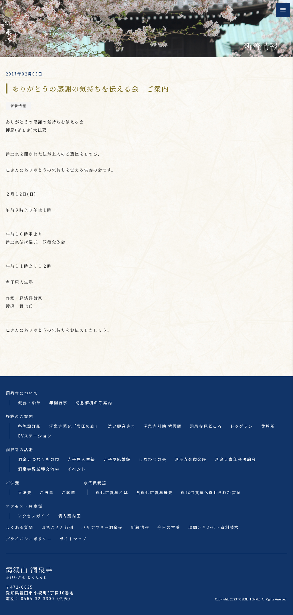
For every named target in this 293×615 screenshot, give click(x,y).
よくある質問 (19, 527)
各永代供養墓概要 (154, 492)
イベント (77, 469)
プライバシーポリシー (29, 539)
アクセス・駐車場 (24, 506)
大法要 (25, 492)
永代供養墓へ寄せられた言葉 (211, 492)
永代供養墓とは (112, 492)
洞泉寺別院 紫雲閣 (162, 426)
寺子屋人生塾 (81, 459)
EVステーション (35, 436)
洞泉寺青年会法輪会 (235, 459)
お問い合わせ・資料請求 (213, 527)
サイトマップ (73, 539)
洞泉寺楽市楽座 (191, 459)
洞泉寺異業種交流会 (39, 469)
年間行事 (58, 402)
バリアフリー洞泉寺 (102, 527)
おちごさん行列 (57, 527)
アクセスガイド (34, 516)
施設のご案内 (19, 416)
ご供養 (12, 482)
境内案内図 (69, 516)
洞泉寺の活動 (19, 449)
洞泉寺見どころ (206, 426)
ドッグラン (241, 426)
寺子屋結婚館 (117, 459)
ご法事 (47, 492)
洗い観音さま (122, 426)
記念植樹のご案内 (94, 402)
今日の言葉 (169, 527)
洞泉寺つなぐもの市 (39, 459)
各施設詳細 (29, 426)
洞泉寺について (22, 393)
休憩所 (268, 426)
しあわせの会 (153, 459)
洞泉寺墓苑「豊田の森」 (74, 426)
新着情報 (18, 105)
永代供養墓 (95, 482)
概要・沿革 (29, 402)
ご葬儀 (69, 492)
